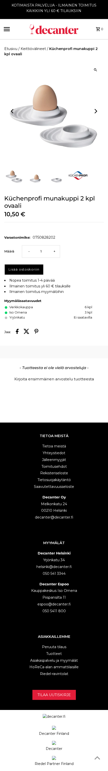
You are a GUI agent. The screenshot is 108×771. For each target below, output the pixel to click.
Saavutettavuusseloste (54, 486)
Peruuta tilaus (54, 647)
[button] (54, 378)
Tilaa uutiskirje (54, 695)
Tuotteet (54, 653)
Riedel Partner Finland (54, 763)
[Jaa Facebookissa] (17, 332)
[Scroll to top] (97, 757)
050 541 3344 (54, 573)
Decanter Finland (54, 733)
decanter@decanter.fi (54, 517)
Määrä (9, 251)
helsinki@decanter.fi (54, 566)
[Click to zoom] (95, 69)
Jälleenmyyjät (54, 459)
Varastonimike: (17, 237)
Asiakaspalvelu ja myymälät (54, 660)
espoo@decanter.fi (54, 604)
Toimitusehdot (54, 466)
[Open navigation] (15, 29)
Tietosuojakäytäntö (54, 480)
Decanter (54, 748)
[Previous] (12, 111)
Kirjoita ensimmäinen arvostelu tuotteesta (54, 379)
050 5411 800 (54, 611)
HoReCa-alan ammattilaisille (54, 667)
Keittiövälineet (33, 48)
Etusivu (10, 48)
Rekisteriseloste (54, 473)
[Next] (95, 111)
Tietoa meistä (54, 446)
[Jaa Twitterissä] (26, 332)
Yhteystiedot (54, 453)
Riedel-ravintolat (54, 674)
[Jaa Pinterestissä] (36, 332)
